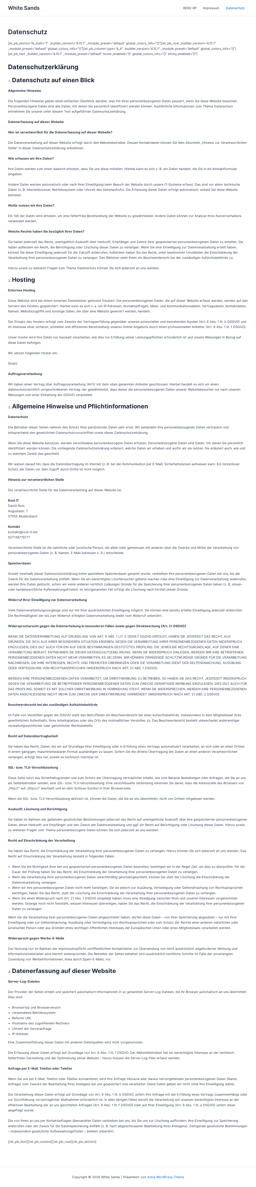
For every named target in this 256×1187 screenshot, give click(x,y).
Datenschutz (235, 8)
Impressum (211, 8)
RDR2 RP (190, 8)
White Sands (24, 8)
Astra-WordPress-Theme (165, 1177)
